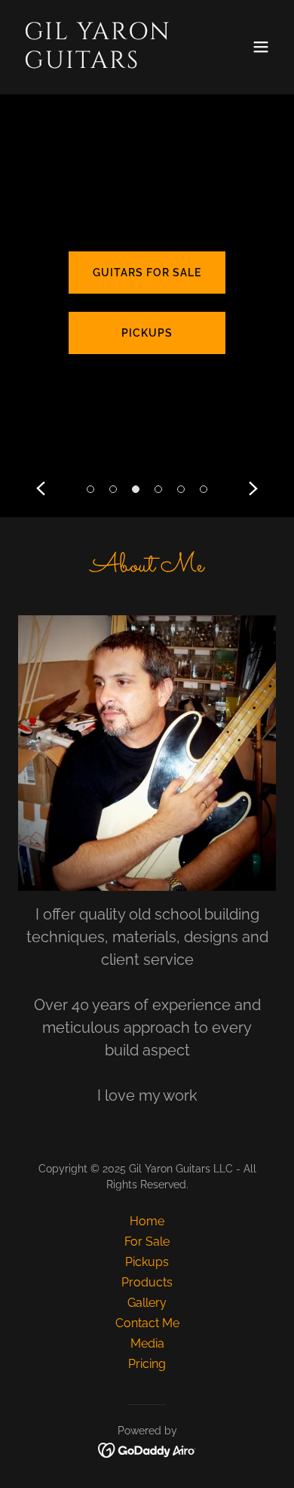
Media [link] (147, 1343)
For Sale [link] (147, 1241)
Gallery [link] (147, 1302)
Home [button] (147, 1221)
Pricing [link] (147, 1364)
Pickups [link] (147, 1262)
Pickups (147, 333)
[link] (108, 64)
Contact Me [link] (147, 1323)
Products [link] (147, 1282)
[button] (261, 47)
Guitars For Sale (147, 272)
